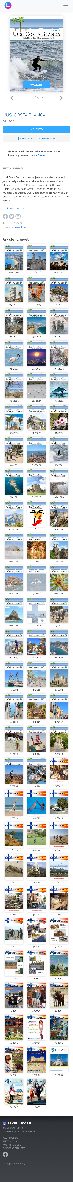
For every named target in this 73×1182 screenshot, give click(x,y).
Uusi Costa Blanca (13, 208)
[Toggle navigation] (65, 5)
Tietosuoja (10, 1141)
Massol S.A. (20, 227)
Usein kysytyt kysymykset (20, 1131)
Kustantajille (12, 1144)
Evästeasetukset (14, 1148)
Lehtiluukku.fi (19, 1123)
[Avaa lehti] (14, 257)
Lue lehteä (37, 129)
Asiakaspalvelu (13, 1128)
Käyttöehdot (11, 1138)
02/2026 (39, 155)
